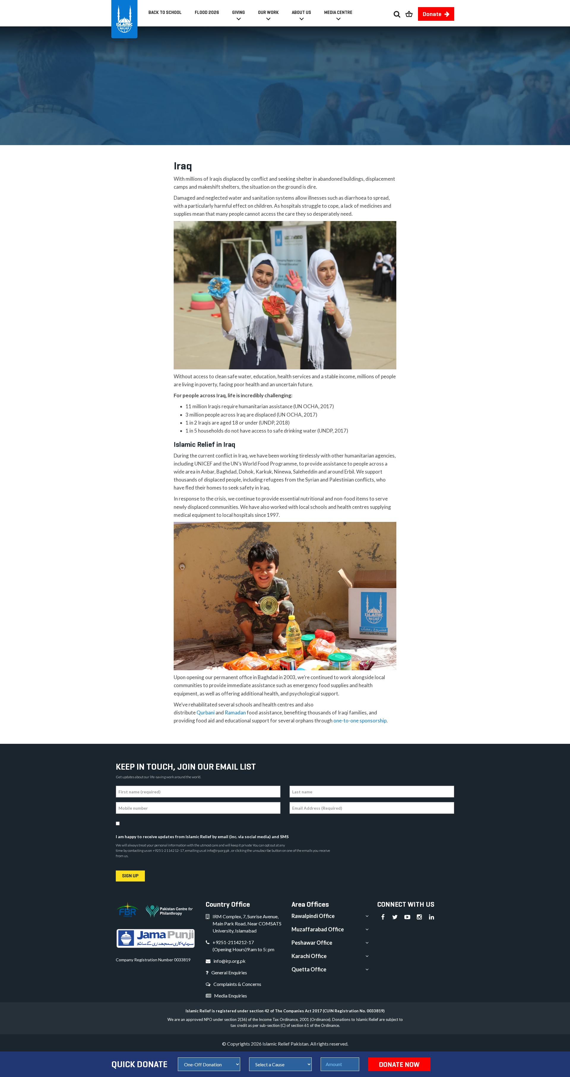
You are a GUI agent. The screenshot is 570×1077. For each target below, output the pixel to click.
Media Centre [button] (338, 12)
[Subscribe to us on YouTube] (407, 917)
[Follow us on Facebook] (383, 917)
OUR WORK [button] (268, 12)
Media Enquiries (230, 995)
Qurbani (206, 712)
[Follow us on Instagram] (419, 917)
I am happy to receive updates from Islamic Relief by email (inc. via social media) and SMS (202, 836)
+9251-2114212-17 (233, 942)
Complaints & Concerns (237, 984)
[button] (412, 12)
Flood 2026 (207, 12)
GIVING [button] (238, 12)
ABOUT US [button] (301, 12)
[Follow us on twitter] (395, 917)
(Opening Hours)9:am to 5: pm (243, 949)
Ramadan (235, 712)
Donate (432, 14)
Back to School (165, 12)
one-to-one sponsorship (360, 720)
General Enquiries (229, 972)
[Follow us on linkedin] (431, 917)
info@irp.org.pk (229, 961)
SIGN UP (130, 876)
